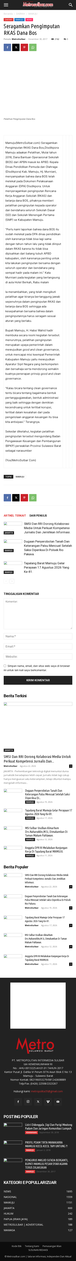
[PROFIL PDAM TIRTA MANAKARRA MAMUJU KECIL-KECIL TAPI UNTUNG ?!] (13, 1147)
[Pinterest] (24, 47)
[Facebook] (7, 47)
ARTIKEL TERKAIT (15, 515)
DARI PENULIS (38, 515)
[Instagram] (28, 1101)
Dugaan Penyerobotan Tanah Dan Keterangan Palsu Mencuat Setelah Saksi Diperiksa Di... (47, 794)
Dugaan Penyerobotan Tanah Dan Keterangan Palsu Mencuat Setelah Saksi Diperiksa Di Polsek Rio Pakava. (48, 900)
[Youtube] (58, 1102)
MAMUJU (32, 13)
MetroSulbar (18, 39)
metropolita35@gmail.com (47, 1091)
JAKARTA (9, 532)
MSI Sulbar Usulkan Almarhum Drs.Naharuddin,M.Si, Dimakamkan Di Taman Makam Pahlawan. (46, 831)
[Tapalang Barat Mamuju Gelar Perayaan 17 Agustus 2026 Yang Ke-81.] (13, 567)
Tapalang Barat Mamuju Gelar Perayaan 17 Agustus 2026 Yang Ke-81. (46, 567)
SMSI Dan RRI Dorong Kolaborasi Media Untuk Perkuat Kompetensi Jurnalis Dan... (37, 758)
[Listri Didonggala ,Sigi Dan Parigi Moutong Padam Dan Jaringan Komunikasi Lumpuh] (13, 1129)
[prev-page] (6, 581)
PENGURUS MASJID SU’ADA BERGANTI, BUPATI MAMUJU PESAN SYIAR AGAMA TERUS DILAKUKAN (46, 1163)
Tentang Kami (32, 1246)
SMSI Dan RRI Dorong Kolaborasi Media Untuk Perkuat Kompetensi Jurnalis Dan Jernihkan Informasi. (47, 528)
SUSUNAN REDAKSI (38, 1250)
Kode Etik (16, 1246)
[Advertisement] (38, 1006)
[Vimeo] (48, 1102)
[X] (16, 47)
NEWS (29, 19)
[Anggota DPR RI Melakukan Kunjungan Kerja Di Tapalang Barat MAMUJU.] (13, 852)
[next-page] (12, 581)
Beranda (8, 13)
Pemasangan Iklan (52, 1246)
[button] (6, 5)
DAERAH (20, 13)
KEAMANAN (31, 1132)
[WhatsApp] (33, 47)
